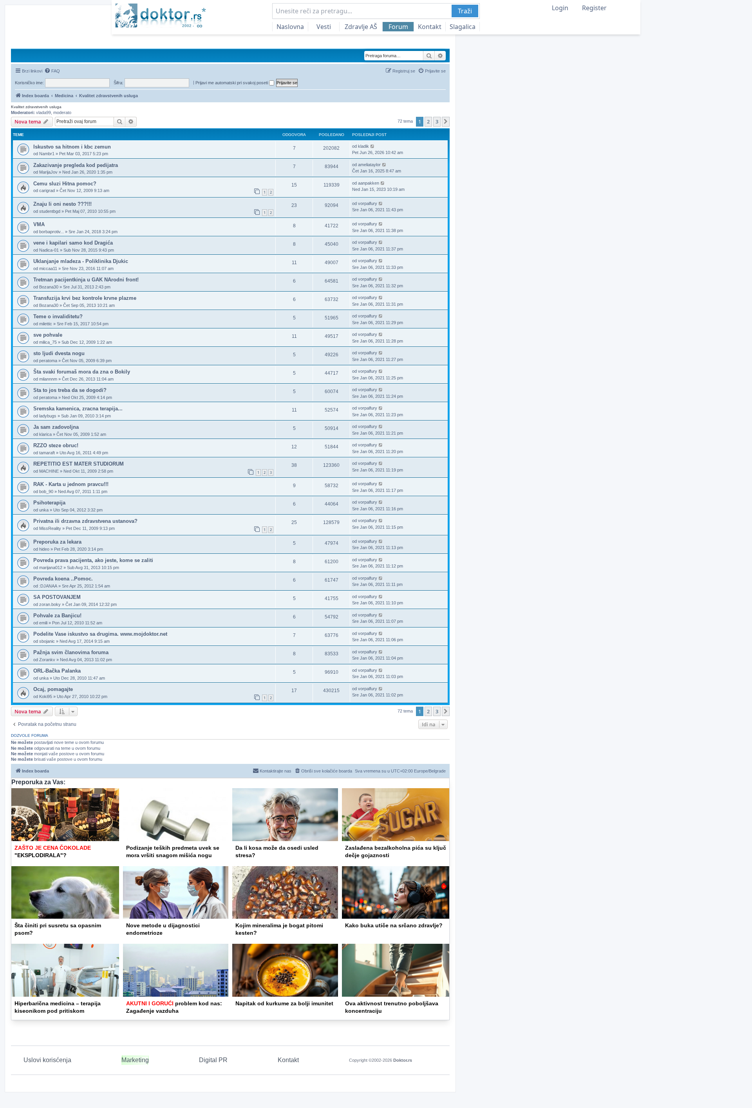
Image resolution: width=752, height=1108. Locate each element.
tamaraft (47, 452)
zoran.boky (50, 604)
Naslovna (290, 26)
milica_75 (48, 342)
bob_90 (46, 491)
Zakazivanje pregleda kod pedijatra (75, 165)
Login (560, 8)
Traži (465, 11)
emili (43, 622)
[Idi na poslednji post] (372, 146)
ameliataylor (369, 164)
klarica (45, 434)
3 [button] (437, 121)
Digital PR (213, 1060)
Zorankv (47, 659)
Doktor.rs (402, 1060)
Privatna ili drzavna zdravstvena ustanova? (85, 521)
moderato (62, 112)
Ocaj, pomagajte (53, 689)
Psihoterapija (49, 503)
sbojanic (47, 641)
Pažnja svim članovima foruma (70, 652)
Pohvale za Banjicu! (57, 615)
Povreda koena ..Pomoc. (63, 579)
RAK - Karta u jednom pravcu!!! (70, 484)
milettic (45, 323)
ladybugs (47, 415)
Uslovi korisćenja (47, 1060)
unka (44, 510)
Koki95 (45, 696)
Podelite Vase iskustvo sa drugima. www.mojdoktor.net (100, 634)
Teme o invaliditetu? (58, 316)
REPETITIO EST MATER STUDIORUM (78, 464)
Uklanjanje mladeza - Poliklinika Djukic (80, 261)
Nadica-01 (49, 250)
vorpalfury (367, 203)
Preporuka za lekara (57, 542)
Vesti (323, 26)
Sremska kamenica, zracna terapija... (78, 409)
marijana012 (50, 567)
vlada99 (43, 112)
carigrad (47, 190)
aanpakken (368, 183)
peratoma (48, 360)
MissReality (50, 528)
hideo (44, 549)
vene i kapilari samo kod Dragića (73, 243)
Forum (398, 26)
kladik (363, 146)
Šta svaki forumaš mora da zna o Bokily (81, 372)
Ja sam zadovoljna (56, 427)
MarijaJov (48, 172)
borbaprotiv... (51, 231)
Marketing (135, 1060)
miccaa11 (48, 268)
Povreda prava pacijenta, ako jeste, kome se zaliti (93, 560)
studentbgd (49, 211)
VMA (39, 224)
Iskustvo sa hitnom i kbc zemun (72, 147)
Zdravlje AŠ (361, 26)
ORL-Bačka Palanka (57, 671)
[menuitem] (52, 71)
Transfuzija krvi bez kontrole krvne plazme (84, 298)
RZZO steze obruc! (55, 445)
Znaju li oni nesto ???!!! (62, 204)
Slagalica (462, 26)
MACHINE (49, 471)
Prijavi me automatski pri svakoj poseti (232, 82)
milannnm (48, 379)
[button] (446, 121)
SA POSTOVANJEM (57, 597)
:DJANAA (48, 586)
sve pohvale (47, 335)
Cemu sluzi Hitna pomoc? (64, 184)
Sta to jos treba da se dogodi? (70, 390)
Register (594, 8)
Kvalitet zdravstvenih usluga (36, 107)
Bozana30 (48, 287)
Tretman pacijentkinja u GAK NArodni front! (86, 280)
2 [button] (428, 121)
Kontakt (429, 26)
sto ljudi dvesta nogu (59, 353)
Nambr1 (46, 153)
